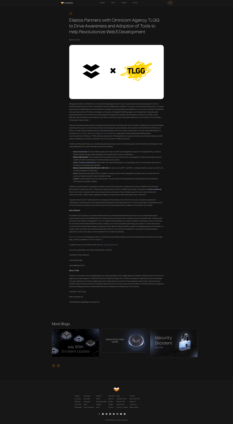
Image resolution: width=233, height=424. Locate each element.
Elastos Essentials (80, 152)
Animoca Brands (155, 189)
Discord (115, 245)
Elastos (94, 104)
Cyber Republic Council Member (103, 133)
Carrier (76, 179)
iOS (100, 239)
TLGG (128, 106)
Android (93, 239)
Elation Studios (82, 133)
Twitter (106, 245)
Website (100, 245)
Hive (75, 173)
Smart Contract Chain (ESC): (84, 162)
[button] (102, 3)
